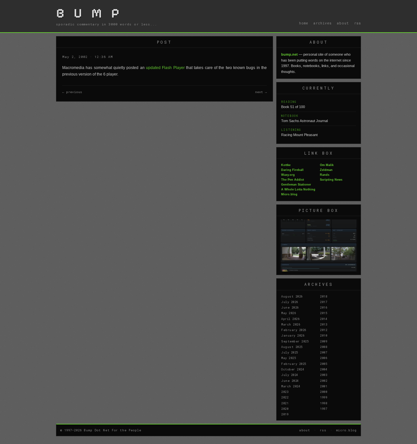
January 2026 (292, 335)
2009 (323, 341)
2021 (284, 403)
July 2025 (289, 352)
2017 (323, 302)
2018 (323, 296)
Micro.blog (289, 194)
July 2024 (289, 375)
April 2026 (290, 319)
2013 (323, 324)
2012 (323, 330)
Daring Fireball (292, 170)
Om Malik (327, 165)
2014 (323, 319)
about (343, 23)
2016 (323, 307)
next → (261, 92)
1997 (323, 408)
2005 (323, 364)
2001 (323, 386)
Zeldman (326, 170)
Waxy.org (288, 174)
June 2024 (290, 380)
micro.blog (346, 430)
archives (322, 23)
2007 (323, 352)
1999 (323, 397)
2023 (284, 392)
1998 (323, 403)
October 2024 (292, 369)
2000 (323, 392)
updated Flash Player (165, 67)
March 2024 (290, 386)
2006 (323, 358)
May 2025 (288, 358)
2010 (323, 335)
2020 (284, 408)
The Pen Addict (292, 179)
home (303, 23)
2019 (284, 414)
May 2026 (288, 313)
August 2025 (292, 347)
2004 (323, 369)
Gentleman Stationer (296, 184)
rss (357, 23)
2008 (323, 347)
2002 (323, 380)
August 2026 (292, 296)
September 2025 (295, 341)
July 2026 (289, 302)
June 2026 (290, 307)
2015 (323, 313)
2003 (323, 375)
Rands (324, 174)
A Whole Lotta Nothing (298, 189)
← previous (72, 92)
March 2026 (290, 324)
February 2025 (293, 364)
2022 (284, 397)
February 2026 (293, 330)
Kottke (286, 165)
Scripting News (331, 179)
